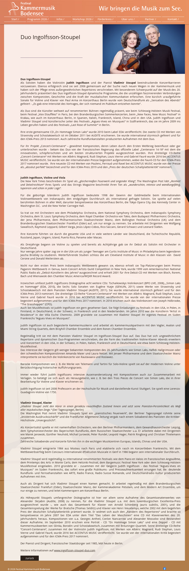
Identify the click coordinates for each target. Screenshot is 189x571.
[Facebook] (164, 568)
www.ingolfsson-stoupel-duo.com (74, 550)
